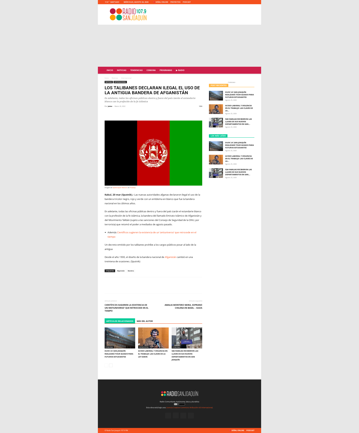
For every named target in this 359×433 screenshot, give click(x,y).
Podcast (187, 2)
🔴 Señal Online (160, 2)
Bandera (131, 271)
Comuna (151, 70)
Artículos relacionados (119, 321)
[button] (251, 70)
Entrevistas (144, 347)
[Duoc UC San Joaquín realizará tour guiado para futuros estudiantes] (120, 337)
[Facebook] (238, 2)
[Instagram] (243, 2)
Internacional (120, 82)
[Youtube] (252, 2)
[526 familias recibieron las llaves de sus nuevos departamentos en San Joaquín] (187, 337)
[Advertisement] (179, 45)
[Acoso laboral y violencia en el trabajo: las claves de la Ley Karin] (153, 337)
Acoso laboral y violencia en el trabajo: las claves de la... (239, 108)
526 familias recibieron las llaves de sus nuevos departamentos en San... (238, 121)
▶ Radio (180, 70)
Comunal (109, 347)
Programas (166, 70)
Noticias (121, 70)
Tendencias (136, 70)
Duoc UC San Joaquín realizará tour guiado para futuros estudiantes (119, 354)
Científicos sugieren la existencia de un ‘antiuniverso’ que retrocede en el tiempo (126, 307)
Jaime (110, 106)
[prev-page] (106, 365)
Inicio (110, 70)
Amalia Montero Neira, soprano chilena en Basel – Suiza (183, 306)
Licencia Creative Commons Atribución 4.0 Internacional (189, 407)
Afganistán (170, 257)
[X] (248, 2)
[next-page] (111, 365)
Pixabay (133, 188)
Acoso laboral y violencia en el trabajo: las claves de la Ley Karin (153, 354)
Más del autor (145, 321)
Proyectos (175, 2)
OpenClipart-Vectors (120, 188)
